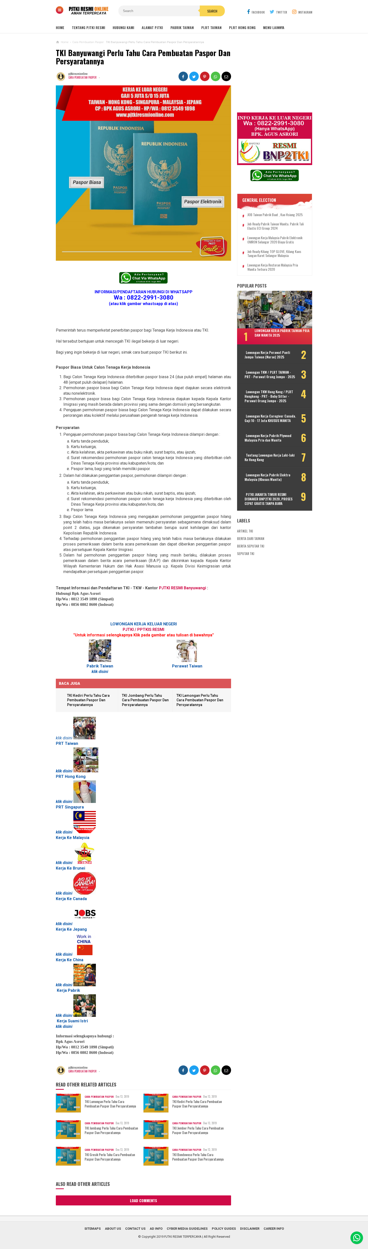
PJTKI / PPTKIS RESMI (143, 629)
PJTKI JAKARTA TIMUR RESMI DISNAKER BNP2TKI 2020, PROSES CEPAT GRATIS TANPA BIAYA (268, 499)
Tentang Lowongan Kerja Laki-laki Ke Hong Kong (270, 457)
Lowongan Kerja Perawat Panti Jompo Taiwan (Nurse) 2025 (267, 354)
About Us (113, 1228)
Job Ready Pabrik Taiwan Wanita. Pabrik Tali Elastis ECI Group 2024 (275, 226)
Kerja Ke (64, 898)
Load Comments (143, 1200)
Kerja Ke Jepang (71, 929)
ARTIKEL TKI (245, 530)
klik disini (100, 671)
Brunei (79, 868)
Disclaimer (249, 1228)
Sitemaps (92, 1228)
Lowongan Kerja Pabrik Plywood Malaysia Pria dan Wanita (268, 437)
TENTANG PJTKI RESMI (88, 27)
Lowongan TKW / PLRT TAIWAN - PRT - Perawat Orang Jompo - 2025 (270, 374)
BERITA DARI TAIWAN (250, 538)
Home (60, 27)
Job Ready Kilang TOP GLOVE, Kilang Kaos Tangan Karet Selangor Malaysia (274, 253)
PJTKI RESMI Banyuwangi (182, 588)
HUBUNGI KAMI (123, 27)
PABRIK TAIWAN (182, 27)
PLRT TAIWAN (211, 27)
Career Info (274, 1228)
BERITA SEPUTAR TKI (250, 545)
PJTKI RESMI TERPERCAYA (183, 1236)
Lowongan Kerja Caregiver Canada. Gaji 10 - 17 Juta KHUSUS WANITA (270, 418)
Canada (80, 898)
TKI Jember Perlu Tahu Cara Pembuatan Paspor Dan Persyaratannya (198, 1130)
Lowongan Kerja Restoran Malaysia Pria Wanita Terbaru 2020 (272, 267)
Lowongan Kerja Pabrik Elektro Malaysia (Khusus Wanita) (267, 477)
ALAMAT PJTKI (152, 27)
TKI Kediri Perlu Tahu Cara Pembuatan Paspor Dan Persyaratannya (88, 700)
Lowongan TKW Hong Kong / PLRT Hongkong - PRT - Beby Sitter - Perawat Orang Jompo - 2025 (269, 396)
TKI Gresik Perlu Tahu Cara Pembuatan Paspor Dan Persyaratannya (110, 1156)
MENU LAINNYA (273, 27)
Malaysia (81, 837)
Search (212, 11)
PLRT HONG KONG (242, 27)
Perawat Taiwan (187, 666)
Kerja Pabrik (68, 990)
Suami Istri (78, 1021)
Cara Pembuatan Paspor (82, 77)
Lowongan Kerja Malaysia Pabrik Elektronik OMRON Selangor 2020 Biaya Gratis (274, 240)
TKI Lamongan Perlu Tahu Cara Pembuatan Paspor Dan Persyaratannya (199, 700)
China (78, 959)
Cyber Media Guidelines (187, 1228)
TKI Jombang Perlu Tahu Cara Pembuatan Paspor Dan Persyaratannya (145, 700)
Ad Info (156, 1228)
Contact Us (135, 1228)
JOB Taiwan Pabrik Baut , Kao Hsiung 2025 (275, 215)
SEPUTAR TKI (245, 553)
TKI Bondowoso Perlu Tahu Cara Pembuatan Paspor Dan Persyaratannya (198, 1156)
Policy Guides (224, 1228)
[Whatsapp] (356, 1237)
